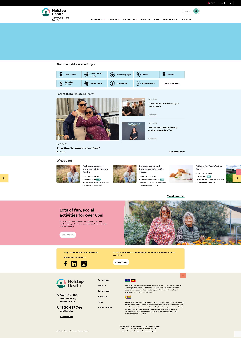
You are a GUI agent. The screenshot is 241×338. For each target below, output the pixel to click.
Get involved (129, 19)
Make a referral (170, 19)
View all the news (177, 152)
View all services (172, 83)
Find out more (66, 49)
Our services (97, 19)
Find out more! (68, 235)
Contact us (186, 19)
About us (113, 19)
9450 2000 (69, 295)
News (156, 19)
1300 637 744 (71, 308)
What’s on (145, 19)
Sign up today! (121, 262)
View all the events (176, 196)
